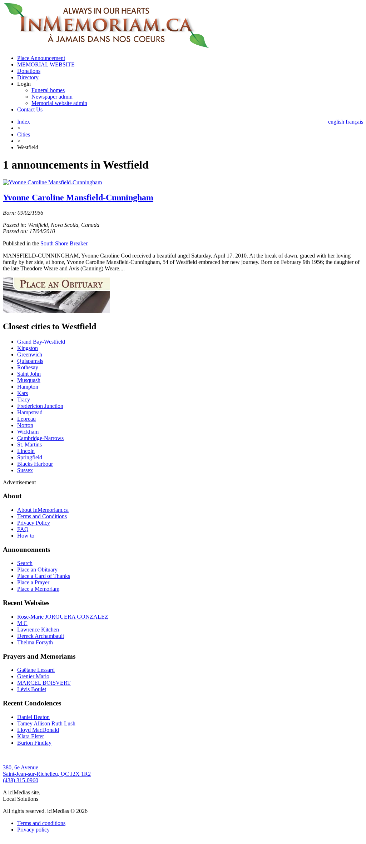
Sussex (25, 470)
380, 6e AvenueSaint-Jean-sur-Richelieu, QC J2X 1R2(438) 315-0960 (47, 773)
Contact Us (30, 109)
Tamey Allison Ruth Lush (46, 723)
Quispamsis (30, 361)
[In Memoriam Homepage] (106, 46)
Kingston (27, 348)
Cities (23, 134)
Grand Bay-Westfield (41, 342)
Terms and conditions (41, 823)
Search (25, 563)
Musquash (28, 380)
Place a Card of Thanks (43, 576)
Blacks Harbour (35, 464)
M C (22, 623)
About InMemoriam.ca (43, 510)
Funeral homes (48, 90)
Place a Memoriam (38, 589)
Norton (25, 425)
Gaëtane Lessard (36, 670)
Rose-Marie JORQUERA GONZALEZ (62, 617)
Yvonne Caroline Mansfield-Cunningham (78, 197)
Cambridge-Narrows (40, 438)
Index (23, 122)
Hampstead (30, 412)
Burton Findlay (34, 743)
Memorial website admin (59, 103)
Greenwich (29, 354)
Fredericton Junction (40, 406)
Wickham (28, 432)
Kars (22, 393)
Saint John (29, 374)
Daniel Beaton (33, 717)
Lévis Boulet (31, 689)
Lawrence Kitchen (38, 629)
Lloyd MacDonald (38, 730)
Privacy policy (33, 829)
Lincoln (26, 451)
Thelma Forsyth (35, 642)
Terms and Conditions (42, 516)
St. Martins (29, 444)
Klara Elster (30, 736)
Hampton (27, 387)
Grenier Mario (33, 676)
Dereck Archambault (40, 636)
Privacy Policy (33, 523)
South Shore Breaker (63, 243)
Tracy (23, 399)
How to (25, 536)
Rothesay (27, 367)
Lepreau (26, 419)
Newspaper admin (52, 97)
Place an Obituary (37, 569)
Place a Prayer (33, 582)
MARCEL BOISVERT (44, 683)
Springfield (29, 457)
